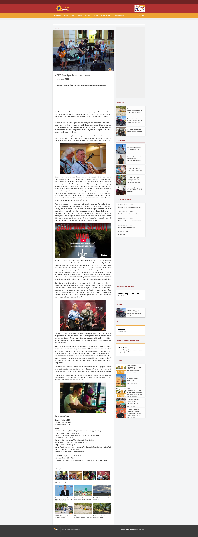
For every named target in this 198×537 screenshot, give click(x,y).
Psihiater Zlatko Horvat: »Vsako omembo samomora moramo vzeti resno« (134, 159)
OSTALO (96, 15)
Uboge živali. (122, 234)
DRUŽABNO (87, 15)
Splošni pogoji (130, 529)
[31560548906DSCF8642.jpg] (62, 476)
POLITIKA (68, 19)
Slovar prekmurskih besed (125, 322)
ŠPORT (80, 15)
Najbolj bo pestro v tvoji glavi (126, 227)
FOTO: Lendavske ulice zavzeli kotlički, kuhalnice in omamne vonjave (134, 131)
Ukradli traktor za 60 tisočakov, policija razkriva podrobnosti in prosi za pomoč (135, 313)
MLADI (88, 19)
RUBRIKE (73, 15)
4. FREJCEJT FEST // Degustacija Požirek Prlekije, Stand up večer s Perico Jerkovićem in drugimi (134, 412)
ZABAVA (93, 19)
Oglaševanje (142, 529)
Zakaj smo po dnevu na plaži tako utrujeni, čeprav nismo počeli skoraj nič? (134, 110)
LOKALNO (55, 19)
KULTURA (83, 19)
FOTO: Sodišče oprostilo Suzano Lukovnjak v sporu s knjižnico (134, 189)
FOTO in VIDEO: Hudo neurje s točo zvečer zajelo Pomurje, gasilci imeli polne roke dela (134, 180)
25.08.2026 (141, 15)
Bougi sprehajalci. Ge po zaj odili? (128, 214)
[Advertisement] (83, 97)
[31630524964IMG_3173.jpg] (90, 476)
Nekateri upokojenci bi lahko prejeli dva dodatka (134, 169)
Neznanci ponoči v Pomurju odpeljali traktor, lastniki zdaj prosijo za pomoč (134, 121)
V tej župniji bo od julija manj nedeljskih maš (134, 148)
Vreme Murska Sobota (121, 15)
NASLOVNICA (57, 15)
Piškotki (136, 529)
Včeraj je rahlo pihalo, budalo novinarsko (129, 221)
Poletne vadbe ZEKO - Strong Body (133, 379)
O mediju (123, 529)
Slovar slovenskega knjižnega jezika (128, 340)
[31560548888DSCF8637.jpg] (76, 476)
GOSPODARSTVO (75, 19)
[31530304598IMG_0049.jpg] (104, 476)
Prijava (55, 1)
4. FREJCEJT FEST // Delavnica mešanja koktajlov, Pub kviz (133, 401)
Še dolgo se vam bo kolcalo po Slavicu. (129, 207)
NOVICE (66, 15)
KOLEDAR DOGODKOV (106, 15)
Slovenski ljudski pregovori (125, 286)
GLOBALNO (62, 19)
